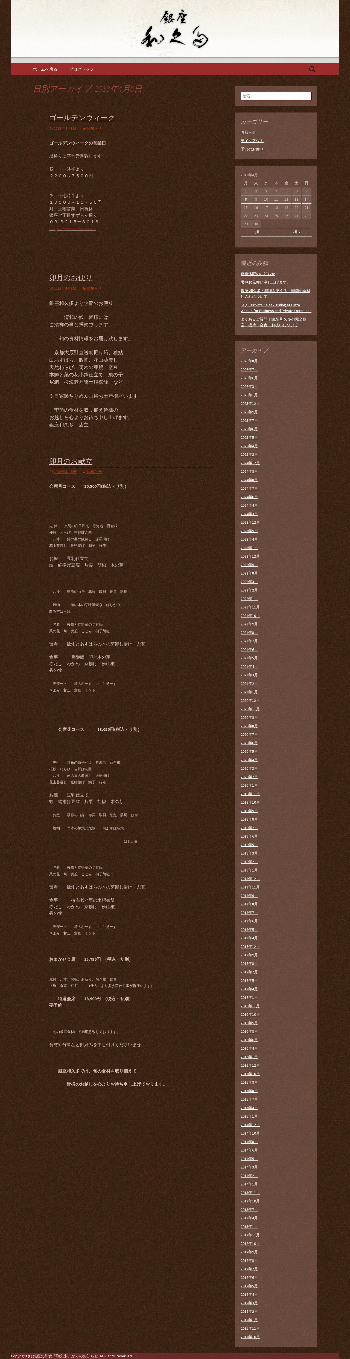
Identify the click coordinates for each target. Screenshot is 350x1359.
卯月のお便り (71, 277)
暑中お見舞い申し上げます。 (265, 282)
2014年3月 (249, 1167)
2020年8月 (249, 725)
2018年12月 (250, 878)
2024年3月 (249, 513)
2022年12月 (250, 556)
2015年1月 (249, 1116)
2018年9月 (249, 895)
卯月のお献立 (70, 461)
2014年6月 (249, 1150)
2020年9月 (249, 717)
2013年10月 (250, 1201)
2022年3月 (249, 581)
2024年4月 (249, 505)
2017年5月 (249, 980)
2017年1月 (249, 997)
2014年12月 (250, 1124)
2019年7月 (249, 827)
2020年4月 (249, 759)
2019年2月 (249, 861)
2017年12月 (250, 946)
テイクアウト (252, 140)
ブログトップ (81, 69)
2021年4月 (249, 666)
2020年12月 (250, 700)
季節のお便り (252, 149)
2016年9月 (249, 1022)
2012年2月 (249, 1311)
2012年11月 (250, 1235)
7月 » (296, 232)
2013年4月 (249, 1218)
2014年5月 (249, 1158)
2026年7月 (249, 369)
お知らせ (94, 128)
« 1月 (256, 232)
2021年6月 (249, 649)
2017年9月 (249, 955)
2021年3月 (249, 675)
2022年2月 (249, 590)
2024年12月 (250, 462)
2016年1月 (249, 1056)
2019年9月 (249, 810)
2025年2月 (249, 454)
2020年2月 (249, 776)
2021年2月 (249, 683)
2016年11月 (250, 1005)
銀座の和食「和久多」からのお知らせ (65, 1356)
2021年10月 (250, 615)
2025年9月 (249, 411)
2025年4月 (249, 445)
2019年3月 (249, 853)
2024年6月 (249, 496)
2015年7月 (249, 1099)
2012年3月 (249, 1302)
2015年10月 (250, 1073)
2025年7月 (249, 420)
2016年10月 (250, 1014)
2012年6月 (249, 1277)
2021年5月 (249, 658)
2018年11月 (250, 887)
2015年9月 (249, 1082)
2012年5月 (249, 1285)
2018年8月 (249, 904)
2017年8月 (249, 963)
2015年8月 (249, 1090)
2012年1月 (249, 1319)
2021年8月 (249, 632)
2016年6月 (249, 1039)
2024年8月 (249, 479)
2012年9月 (249, 1252)
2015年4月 (249, 1107)
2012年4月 (249, 1294)
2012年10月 (250, 1243)
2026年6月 (249, 378)
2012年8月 (249, 1260)
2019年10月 (250, 802)
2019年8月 (249, 819)
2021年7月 (249, 641)
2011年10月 (250, 1336)
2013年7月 (249, 1209)
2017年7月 (249, 972)
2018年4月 (249, 938)
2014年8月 (249, 1141)
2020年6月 (249, 742)
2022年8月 (249, 573)
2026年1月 (249, 395)
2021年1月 (249, 691)
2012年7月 (249, 1268)
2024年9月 (249, 471)
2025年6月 (249, 428)
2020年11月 (250, 708)
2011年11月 (250, 1328)
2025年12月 (250, 403)
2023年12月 (250, 522)
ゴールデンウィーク (82, 118)
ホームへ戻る (45, 69)
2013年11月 (250, 1192)
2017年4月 (249, 988)
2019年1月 (249, 870)
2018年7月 (249, 912)
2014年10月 (250, 1133)
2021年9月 (249, 624)
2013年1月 (249, 1226)
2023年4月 (249, 539)
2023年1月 (249, 547)
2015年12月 (250, 1065)
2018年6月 (249, 921)
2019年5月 (249, 844)
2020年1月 (249, 785)
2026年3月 (249, 386)
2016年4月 (249, 1048)
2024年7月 (249, 488)
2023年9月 (249, 530)
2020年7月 (249, 734)
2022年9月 (249, 564)
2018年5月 (249, 929)
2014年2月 (249, 1175)
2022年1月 (249, 598)
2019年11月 (250, 793)
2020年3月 (249, 768)
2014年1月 (249, 1184)
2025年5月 (249, 437)
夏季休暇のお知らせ (258, 273)
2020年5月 (249, 751)
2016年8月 (249, 1031)
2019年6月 (249, 836)
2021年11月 (250, 607)
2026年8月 (249, 361)
